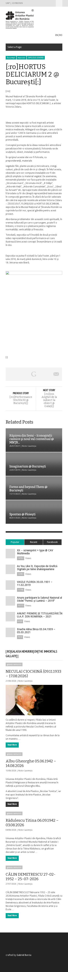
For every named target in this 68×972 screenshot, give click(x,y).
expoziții (21, 58)
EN (56, 35)
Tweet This (22, 374)
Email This (56, 374)
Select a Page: (59, 3)
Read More (12, 745)
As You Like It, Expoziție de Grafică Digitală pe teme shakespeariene (37, 568)
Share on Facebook (11, 374)
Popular (15, 542)
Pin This (45, 374)
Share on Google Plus (33, 374)
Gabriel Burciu (24, 955)
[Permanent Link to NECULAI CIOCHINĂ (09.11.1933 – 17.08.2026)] (34, 700)
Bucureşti (11, 58)
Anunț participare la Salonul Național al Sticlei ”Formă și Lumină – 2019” (39, 599)
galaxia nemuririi (14, 664)
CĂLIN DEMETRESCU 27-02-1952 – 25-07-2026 (31, 876)
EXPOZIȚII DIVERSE (36, 58)
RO (60, 35)
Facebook (52, 542)
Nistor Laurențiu (25, 681)
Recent (33, 542)
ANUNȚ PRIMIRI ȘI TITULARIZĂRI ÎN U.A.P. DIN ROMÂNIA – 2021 (39, 615)
